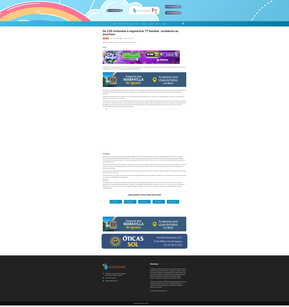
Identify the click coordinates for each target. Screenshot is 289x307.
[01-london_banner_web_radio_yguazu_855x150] (144, 79)
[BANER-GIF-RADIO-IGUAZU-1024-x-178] (141, 57)
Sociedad (144, 24)
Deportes (121, 24)
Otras (163, 24)
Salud (157, 24)
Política (136, 24)
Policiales (129, 24)
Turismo (151, 24)
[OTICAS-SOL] (144, 241)
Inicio (115, 24)
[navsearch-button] (183, 23)
